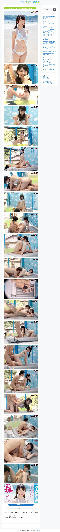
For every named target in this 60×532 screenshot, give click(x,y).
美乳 (47, 65)
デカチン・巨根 (52, 19)
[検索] (54, 9)
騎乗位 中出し (52, 69)
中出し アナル (45, 30)
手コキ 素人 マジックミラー (48, 47)
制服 (49, 35)
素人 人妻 (44, 64)
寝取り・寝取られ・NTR (47, 43)
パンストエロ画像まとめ (47, 83)
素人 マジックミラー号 (46, 62)
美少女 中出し (54, 65)
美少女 (50, 65)
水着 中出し (44, 51)
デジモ (44, 21)
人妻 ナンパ (45, 32)
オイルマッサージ (45, 18)
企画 (53, 34)
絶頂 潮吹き (45, 65)
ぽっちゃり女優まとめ (47, 78)
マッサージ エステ (45, 26)
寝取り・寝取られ (52, 42)
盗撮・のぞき (52, 54)
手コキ (49, 46)
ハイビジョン (47, 23)
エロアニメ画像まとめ (47, 81)
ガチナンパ (45, 19)
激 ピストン (49, 53)
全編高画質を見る (21, 504)
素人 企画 (49, 64)
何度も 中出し (45, 35)
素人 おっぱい (52, 57)
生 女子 (48, 54)
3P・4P (44, 16)
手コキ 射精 (51, 46)
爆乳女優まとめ (46, 76)
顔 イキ (46, 69)
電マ (44, 69)
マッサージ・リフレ (46, 29)
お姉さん (47, 17)
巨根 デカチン (45, 46)
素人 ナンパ (46, 59)
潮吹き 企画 (54, 51)
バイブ (53, 23)
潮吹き (50, 51)
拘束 (54, 47)
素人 (48, 57)
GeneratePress (37, 530)
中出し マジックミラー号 (47, 31)
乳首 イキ (52, 31)
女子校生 (50, 41)
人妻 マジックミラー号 (51, 32)
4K (46, 16)
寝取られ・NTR (45, 42)
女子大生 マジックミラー (52, 38)
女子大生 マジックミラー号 (49, 39)
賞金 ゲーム (44, 68)
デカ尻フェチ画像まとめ (47, 82)
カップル (52, 18)
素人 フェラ (51, 59)
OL (54, 16)
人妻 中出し (50, 34)
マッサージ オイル (50, 26)
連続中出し (53, 68)
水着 (47, 48)
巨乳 (46, 44)
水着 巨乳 (47, 51)
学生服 (54, 41)
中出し (52, 29)
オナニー (50, 18)
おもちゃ (44, 17)
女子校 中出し (45, 41)
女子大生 (45, 38)
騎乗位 (49, 69)
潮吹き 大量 (45, 53)
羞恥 (44, 66)
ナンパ (48, 21)
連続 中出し (49, 68)
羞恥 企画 (46, 66)
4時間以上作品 (50, 16)
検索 (44, 7)
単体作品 (51, 35)
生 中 (52, 53)
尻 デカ (53, 43)
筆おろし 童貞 (45, 57)
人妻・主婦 (45, 34)
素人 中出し (52, 62)
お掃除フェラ (50, 17)
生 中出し (45, 54)
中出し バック (49, 30)
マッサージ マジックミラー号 (47, 27)
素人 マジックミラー (49, 61)
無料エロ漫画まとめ (46, 77)
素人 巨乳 (53, 64)
